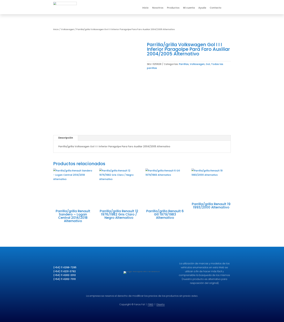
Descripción (65, 137)
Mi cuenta (189, 7)
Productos (173, 7)
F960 (150, 304)
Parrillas (184, 64)
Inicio (145, 7)
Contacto (215, 7)
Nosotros (157, 7)
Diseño (160, 304)
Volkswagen (67, 29)
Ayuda (202, 7)
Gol (208, 64)
